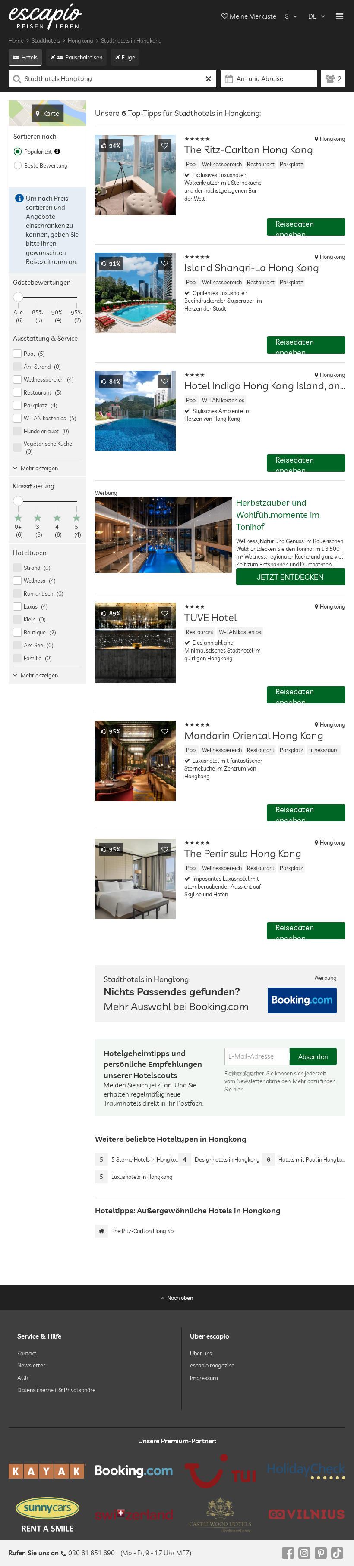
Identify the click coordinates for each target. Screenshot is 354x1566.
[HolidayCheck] (306, 1471)
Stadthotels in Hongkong (131, 40)
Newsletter (31, 1365)
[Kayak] (47, 1471)
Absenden (313, 1057)
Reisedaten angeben (294, 227)
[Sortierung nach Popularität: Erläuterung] (57, 152)
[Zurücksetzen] (208, 78)
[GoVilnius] (306, 1514)
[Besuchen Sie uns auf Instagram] (304, 1553)
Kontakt (26, 1353)
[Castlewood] (220, 1514)
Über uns (201, 1353)
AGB (22, 1377)
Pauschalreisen (83, 57)
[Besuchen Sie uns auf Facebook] (288, 1553)
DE (312, 16)
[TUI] (220, 1471)
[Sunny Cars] (47, 1514)
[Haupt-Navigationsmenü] (339, 16)
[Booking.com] (134, 1471)
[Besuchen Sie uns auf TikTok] (337, 1553)
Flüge (128, 57)
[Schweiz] (134, 1514)
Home (16, 40)
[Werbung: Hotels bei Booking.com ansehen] (302, 1000)
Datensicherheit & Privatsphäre (56, 1389)
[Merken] (164, 145)
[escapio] (46, 16)
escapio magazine (212, 1365)
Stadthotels (46, 40)
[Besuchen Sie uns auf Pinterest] (321, 1553)
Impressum (204, 1377)
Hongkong (80, 40)
